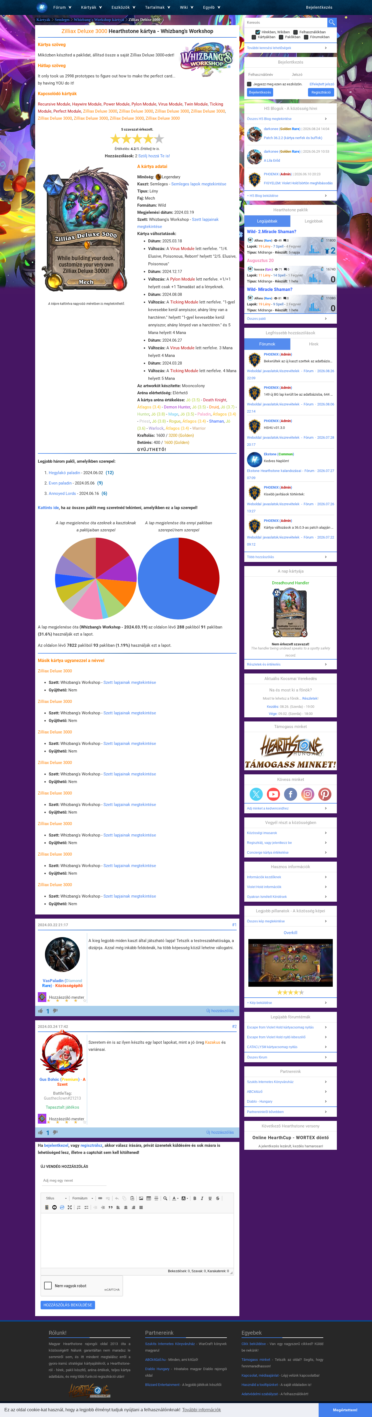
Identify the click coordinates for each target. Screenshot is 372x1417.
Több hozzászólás (260, 557)
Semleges (62, 20)
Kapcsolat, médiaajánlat (260, 1375)
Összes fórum (257, 1057)
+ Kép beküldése (259, 1003)
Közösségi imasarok (262, 833)
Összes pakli (256, 319)
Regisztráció (321, 92)
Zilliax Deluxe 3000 (100, 111)
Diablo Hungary (157, 1369)
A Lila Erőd (272, 160)
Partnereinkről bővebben (265, 1112)
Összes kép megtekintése (266, 921)
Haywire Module (87, 104)
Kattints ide (48, 507)
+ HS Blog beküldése (262, 196)
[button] (56, 1198)
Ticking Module (184, 302)
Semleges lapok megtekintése (198, 184)
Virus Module (170, 104)
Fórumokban (320, 37)
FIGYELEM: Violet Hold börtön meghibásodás (298, 183)
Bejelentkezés (319, 7)
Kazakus (212, 1042)
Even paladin (60, 483)
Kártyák (43, 20)
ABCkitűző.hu (155, 1360)
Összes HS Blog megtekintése (269, 119)
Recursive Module (54, 104)
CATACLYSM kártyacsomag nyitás (272, 1047)
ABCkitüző (255, 1092)
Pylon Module (144, 104)
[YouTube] (273, 794)
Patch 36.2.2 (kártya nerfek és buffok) (293, 138)
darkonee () (282, 129)
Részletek (310, 698)
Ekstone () (279, 454)
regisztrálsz (91, 1145)
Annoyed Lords (62, 493)
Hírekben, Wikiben (276, 32)
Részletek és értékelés (263, 664)
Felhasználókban (313, 32)
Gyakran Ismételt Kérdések (267, 897)
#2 (234, 1026)
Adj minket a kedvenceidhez (268, 808)
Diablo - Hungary (259, 1101)
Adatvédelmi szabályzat (260, 1394)
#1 (234, 924)
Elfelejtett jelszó (322, 84)
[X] (256, 794)
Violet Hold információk (264, 887)
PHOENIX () (278, 174)
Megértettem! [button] (345, 1410)
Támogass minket (256, 1360)
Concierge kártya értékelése (268, 853)
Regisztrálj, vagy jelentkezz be (269, 843)
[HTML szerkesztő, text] (137, 1240)
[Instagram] (307, 794)
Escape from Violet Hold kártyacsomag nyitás (280, 1027)
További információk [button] (201, 1409)
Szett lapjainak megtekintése (129, 682)
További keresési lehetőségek (269, 48)
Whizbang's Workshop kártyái (99, 20)
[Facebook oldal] (290, 794)
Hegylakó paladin (64, 472)
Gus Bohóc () (59, 1079)
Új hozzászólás (220, 1010)
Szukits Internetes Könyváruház (270, 1082)
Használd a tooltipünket (260, 1385)
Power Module (116, 104)
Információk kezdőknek (264, 877)
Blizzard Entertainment (162, 1385)
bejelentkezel (56, 1145)
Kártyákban (266, 37)
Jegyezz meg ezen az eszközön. (277, 84)
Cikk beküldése (254, 1344)
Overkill (290, 932)
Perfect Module (67, 111)
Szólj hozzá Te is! (154, 156)
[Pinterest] (324, 794)
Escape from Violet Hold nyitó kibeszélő (276, 1037)
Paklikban (292, 37)
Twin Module (196, 104)
